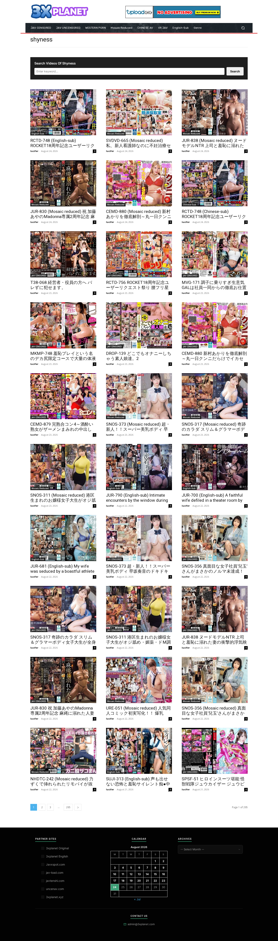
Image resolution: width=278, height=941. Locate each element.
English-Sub (38, 133)
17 (114, 880)
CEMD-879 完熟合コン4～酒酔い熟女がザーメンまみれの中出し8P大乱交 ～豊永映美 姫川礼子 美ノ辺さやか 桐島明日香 (62, 432)
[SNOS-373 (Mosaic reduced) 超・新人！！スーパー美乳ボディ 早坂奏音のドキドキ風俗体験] (139, 396)
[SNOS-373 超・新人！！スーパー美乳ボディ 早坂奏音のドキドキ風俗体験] (139, 538)
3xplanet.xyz (54, 897)
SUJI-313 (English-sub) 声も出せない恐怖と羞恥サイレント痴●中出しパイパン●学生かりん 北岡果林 (138, 786)
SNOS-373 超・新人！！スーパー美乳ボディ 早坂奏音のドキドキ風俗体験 (138, 571)
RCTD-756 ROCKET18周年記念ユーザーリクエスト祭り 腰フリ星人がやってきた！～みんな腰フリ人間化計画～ (137, 290)
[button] (243, 28)
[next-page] (77, 807)
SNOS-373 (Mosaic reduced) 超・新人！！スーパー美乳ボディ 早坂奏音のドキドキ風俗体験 (138, 429)
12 (131, 874)
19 (131, 880)
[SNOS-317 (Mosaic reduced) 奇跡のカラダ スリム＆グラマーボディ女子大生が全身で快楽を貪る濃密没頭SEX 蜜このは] (215, 396)
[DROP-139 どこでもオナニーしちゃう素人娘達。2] (139, 325)
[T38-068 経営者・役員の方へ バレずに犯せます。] (63, 254)
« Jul (137, 899)
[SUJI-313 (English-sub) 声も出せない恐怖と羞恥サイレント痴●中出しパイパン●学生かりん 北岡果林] (139, 751)
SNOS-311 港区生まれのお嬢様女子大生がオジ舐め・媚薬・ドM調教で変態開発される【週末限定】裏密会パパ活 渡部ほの (138, 645)
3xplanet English (57, 856)
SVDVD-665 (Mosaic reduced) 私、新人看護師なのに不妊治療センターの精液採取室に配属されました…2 (139, 148)
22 (155, 880)
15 (155, 874)
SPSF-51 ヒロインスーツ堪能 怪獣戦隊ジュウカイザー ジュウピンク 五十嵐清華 (213, 784)
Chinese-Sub (189, 204)
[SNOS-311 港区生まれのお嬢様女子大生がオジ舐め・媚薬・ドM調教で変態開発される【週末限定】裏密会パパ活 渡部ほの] (139, 609)
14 (147, 874)
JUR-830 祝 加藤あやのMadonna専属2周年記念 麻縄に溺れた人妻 (62, 711)
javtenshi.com (55, 880)
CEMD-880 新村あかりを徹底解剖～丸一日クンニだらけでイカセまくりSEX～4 (214, 358)
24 (114, 887)
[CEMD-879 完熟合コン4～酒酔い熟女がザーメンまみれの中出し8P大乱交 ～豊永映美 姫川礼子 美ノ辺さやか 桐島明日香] (63, 396)
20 (139, 880)
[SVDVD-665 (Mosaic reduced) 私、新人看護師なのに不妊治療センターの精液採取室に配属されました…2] (139, 112)
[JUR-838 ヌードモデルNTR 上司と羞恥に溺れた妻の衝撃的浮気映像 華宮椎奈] (215, 609)
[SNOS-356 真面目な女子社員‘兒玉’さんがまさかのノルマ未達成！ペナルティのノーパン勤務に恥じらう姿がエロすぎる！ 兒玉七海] (215, 538)
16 (163, 874)
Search (235, 71)
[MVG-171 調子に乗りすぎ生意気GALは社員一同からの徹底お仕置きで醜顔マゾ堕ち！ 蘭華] (215, 254)
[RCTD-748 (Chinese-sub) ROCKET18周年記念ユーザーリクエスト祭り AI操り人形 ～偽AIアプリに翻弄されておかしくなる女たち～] (215, 183)
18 (122, 880)
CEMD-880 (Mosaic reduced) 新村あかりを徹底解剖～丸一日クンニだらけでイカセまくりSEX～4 (139, 216)
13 (139, 874)
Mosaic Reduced (115, 133)
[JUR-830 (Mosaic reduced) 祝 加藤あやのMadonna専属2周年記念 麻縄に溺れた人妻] (63, 183)
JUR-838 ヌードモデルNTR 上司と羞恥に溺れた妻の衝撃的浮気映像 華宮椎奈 (214, 642)
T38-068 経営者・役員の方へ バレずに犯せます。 (61, 285)
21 (147, 880)
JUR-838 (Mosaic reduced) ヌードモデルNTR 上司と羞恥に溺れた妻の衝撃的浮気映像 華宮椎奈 (214, 145)
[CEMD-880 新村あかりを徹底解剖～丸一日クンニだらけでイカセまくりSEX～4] (215, 325)
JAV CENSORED (39, 275)
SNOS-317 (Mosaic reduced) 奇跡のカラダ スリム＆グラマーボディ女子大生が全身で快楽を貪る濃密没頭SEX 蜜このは (214, 432)
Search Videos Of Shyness (55, 63)
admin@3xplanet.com (141, 924)
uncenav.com (55, 889)
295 (68, 807)
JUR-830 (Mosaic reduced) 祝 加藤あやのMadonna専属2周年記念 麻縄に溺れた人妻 (63, 216)
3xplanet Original (57, 848)
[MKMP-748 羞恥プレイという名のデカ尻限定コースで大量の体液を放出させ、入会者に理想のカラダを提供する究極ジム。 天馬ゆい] (63, 325)
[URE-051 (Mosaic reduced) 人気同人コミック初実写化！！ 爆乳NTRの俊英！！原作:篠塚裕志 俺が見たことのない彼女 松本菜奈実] (139, 680)
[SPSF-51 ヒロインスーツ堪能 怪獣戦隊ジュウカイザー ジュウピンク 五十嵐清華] (215, 751)
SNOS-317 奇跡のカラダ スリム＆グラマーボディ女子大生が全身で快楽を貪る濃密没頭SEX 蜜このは (63, 645)
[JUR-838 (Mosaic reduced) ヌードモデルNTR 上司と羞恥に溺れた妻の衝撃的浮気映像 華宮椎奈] (215, 112)
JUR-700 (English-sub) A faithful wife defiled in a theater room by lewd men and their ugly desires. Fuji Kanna (212, 503)
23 (163, 880)
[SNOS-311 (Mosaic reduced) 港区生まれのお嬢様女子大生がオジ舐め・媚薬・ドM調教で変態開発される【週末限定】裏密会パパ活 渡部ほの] (63, 467)
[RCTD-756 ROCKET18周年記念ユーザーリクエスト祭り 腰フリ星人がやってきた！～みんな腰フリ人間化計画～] (139, 254)
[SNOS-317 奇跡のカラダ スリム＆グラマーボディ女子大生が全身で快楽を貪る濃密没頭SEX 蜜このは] (63, 609)
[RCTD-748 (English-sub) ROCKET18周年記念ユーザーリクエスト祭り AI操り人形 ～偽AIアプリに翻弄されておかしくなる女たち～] (63, 112)
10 (114, 874)
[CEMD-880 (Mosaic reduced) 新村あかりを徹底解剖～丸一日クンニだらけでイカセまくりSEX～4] (139, 183)
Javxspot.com (55, 864)
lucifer (34, 151)
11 (123, 874)
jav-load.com (54, 872)
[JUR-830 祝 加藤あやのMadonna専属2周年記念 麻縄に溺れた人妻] (63, 680)
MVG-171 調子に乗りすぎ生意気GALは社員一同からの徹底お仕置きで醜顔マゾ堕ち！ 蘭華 (214, 287)
